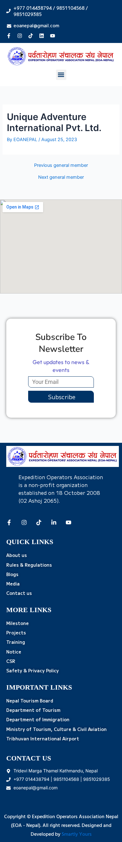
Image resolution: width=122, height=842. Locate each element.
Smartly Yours (77, 834)
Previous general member (61, 165)
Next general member (61, 177)
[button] (61, 75)
